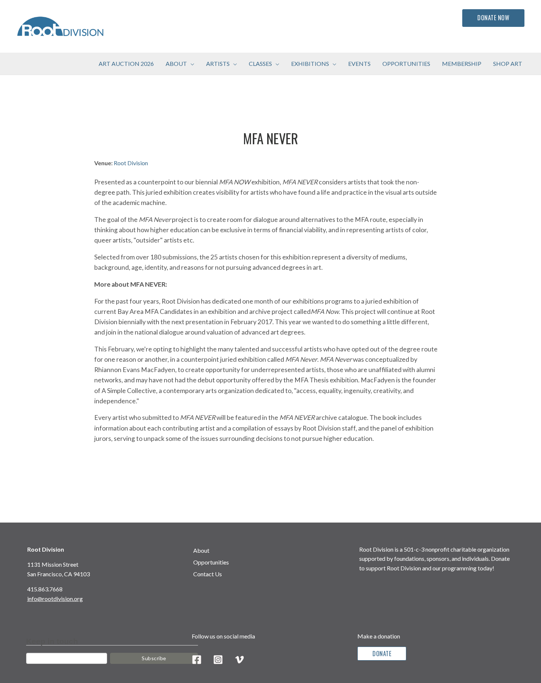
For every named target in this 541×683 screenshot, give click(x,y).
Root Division (131, 162)
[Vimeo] (239, 659)
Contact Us (207, 573)
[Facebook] (196, 659)
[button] (190, 64)
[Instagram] (218, 659)
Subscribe (154, 658)
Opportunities (211, 562)
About (201, 550)
